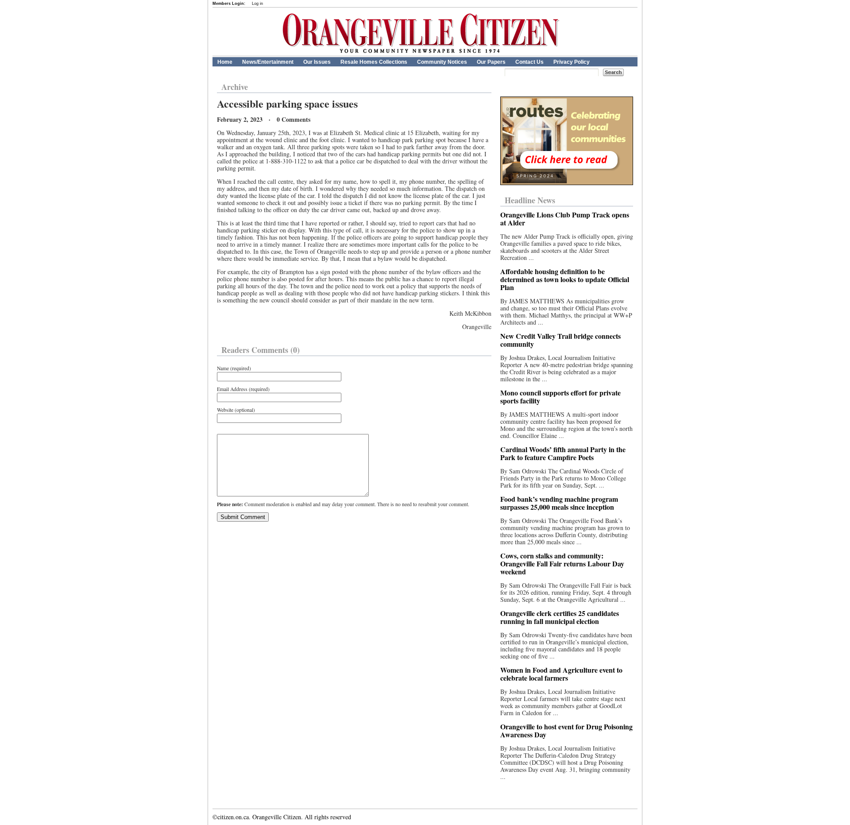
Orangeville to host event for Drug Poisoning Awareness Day (566, 730)
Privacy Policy (571, 62)
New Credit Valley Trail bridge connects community (560, 340)
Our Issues (317, 62)
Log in (257, 3)
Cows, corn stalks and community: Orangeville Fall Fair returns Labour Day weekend (562, 563)
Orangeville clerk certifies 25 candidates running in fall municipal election (559, 617)
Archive (234, 87)
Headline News (530, 200)
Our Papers (491, 62)
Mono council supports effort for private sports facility (560, 396)
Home (224, 62)
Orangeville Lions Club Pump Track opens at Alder (564, 218)
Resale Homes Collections (373, 62)
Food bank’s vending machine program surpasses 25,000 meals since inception (559, 503)
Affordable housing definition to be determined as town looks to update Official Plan (564, 279)
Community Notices (442, 62)
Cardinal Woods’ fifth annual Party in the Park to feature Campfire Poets (563, 453)
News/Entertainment (268, 62)
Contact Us (529, 62)
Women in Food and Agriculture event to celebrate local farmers (561, 674)
